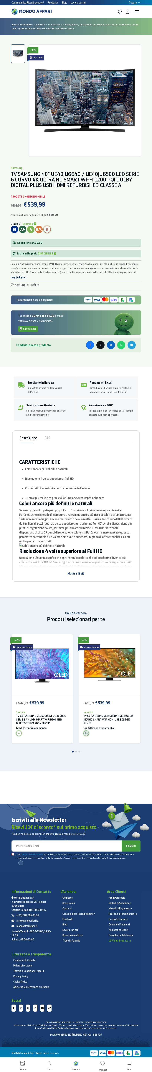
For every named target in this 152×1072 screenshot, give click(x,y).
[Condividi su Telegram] (132, 345)
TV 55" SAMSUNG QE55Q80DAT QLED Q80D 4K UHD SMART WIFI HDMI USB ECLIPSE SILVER (108, 719)
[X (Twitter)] (28, 1008)
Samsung (20, 712)
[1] (73, 751)
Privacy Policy (20, 976)
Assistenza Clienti (118, 930)
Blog (64, 2)
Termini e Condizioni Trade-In (28, 971)
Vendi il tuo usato (121, 940)
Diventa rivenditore (72, 935)
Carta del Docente (118, 919)
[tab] (18, 53)
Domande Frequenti (119, 924)
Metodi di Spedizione (120, 903)
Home (14, 24)
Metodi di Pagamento (120, 908)
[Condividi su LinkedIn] (111, 345)
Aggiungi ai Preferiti (27, 285)
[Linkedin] (35, 1008)
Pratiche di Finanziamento (123, 913)
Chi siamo (67, 897)
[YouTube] (42, 1008)
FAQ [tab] (47, 438)
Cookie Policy (20, 981)
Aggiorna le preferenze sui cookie (31, 987)
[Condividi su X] (100, 345)
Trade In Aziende (71, 940)
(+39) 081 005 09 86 (27, 915)
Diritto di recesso (22, 965)
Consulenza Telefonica (121, 935)
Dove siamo (68, 903)
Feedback (53, 2)
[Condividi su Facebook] (90, 345)
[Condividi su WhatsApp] (121, 345)
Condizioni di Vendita (24, 960)
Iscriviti (131, 846)
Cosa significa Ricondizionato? (27, 2)
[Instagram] (21, 1008)
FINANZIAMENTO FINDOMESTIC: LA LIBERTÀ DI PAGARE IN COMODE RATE (76, 1022)
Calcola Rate (29, 328)
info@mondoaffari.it (27, 920)
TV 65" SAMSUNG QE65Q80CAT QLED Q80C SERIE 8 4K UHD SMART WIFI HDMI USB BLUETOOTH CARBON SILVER (41, 719)
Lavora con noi (78, 2)
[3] (79, 751)
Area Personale (117, 897)
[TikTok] (49, 1008)
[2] (76, 751)
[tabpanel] (85, 101)
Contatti (67, 908)
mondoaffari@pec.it (26, 926)
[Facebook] (13, 1008)
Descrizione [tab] (28, 438)
